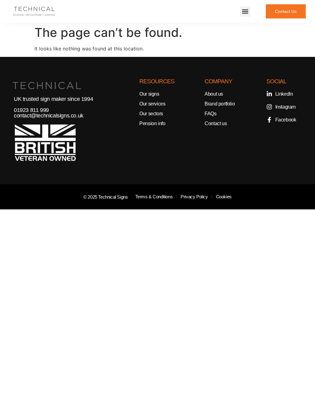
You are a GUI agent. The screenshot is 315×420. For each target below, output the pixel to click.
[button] (245, 11)
